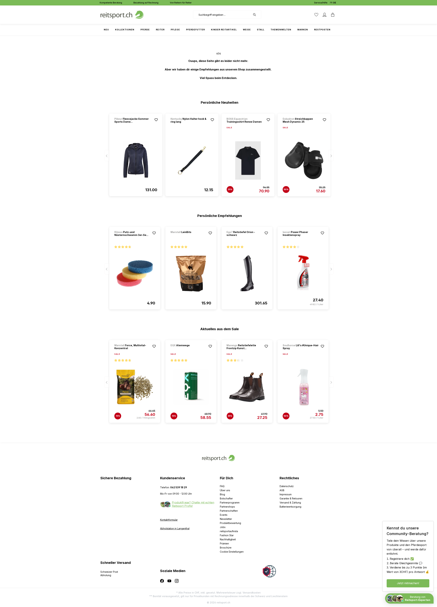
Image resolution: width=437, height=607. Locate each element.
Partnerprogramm (229, 502)
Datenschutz (287, 486)
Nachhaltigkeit (228, 539)
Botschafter (226, 498)
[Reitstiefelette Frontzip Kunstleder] (247, 387)
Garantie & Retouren (291, 498)
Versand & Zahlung (290, 502)
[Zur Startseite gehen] (122, 14)
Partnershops (227, 506)
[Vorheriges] (107, 155)
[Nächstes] (330, 155)
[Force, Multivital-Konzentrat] (134, 387)
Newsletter (226, 518)
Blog (222, 494)
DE (334, 2)
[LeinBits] (188, 237)
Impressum (286, 494)
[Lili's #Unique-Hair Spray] (303, 387)
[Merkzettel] (316, 14)
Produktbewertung (230, 523)
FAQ (222, 486)
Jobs (222, 527)
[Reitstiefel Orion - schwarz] (247, 273)
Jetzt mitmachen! (408, 583)
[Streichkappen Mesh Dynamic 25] (304, 160)
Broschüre (225, 547)
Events (223, 514)
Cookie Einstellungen (232, 551)
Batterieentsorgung (290, 506)
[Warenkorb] (333, 14)
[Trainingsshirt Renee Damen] (248, 160)
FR (331, 2)
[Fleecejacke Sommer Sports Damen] (135, 160)
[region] (218, 153)
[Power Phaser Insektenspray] (303, 273)
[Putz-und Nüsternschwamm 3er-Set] (134, 273)
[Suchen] (256, 15)
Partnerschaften (229, 510)
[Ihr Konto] (324, 14)
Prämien (224, 543)
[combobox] (222, 15)
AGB (282, 490)
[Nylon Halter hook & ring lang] (192, 160)
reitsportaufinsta (229, 531)
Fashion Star (227, 535)
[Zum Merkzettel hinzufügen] (156, 119)
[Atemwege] (188, 350)
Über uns (225, 490)
